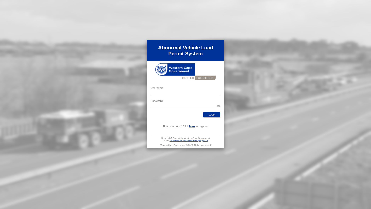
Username (157, 87)
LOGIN (211, 115)
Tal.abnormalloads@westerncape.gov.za (189, 140)
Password (157, 100)
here (192, 126)
